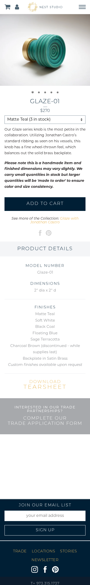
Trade (20, 551)
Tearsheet (45, 385)
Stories (68, 551)
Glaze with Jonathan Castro (54, 220)
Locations (43, 551)
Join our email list (45, 505)
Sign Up (45, 530)
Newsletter (45, 560)
